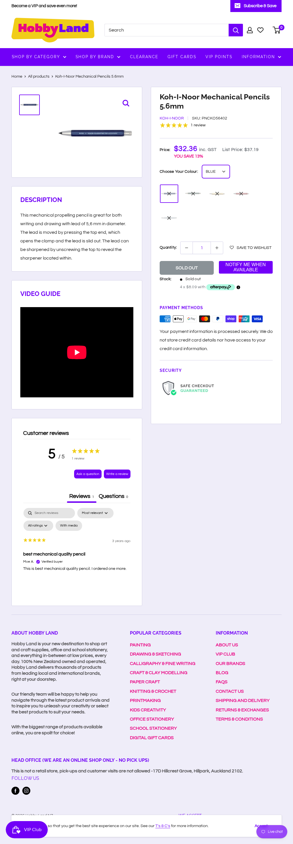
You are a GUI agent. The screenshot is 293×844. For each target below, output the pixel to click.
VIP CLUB (225, 654)
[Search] (236, 30)
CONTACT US (230, 691)
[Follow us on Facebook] (15, 790)
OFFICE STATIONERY (152, 719)
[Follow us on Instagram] (26, 790)
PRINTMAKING (145, 700)
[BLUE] (169, 193)
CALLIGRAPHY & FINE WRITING (162, 663)
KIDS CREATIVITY (148, 710)
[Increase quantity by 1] (217, 248)
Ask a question (87, 474)
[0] (276, 30)
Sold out (187, 268)
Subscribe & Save (260, 6)
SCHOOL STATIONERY (153, 728)
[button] (251, 247)
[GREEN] (193, 193)
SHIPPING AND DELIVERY (243, 700)
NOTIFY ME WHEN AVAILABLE (245, 267)
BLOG (222, 672)
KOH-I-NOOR (172, 118)
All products (39, 76)
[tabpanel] (76, 551)
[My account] (250, 30)
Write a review (117, 474)
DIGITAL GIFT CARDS (152, 737)
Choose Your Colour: (179, 172)
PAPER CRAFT (145, 682)
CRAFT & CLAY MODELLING (158, 672)
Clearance (144, 56)
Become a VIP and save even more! (44, 6)
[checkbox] (69, 526)
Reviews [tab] (81, 496)
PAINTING (140, 645)
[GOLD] (217, 193)
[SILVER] (169, 218)
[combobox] (166, 30)
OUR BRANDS (230, 663)
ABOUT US (227, 645)
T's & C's (162, 826)
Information (258, 56)
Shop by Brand (95, 56)
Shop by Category (36, 56)
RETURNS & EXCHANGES (242, 710)
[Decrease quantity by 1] (187, 248)
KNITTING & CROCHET (153, 691)
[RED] (241, 193)
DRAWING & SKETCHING (155, 654)
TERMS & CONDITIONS (239, 719)
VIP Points (218, 56)
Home (16, 76)
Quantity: (168, 248)
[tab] (113, 497)
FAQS (221, 682)
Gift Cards (181, 56)
